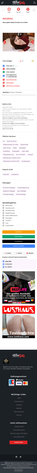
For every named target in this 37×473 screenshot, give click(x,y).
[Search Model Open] (34, 3)
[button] (32, 42)
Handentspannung (23, 187)
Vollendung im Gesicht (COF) (11, 158)
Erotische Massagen (9, 187)
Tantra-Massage (21, 194)
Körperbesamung (8, 154)
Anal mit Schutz (11, 141)
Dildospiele (22, 148)
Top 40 (19, 10)
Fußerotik (6, 174)
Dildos (15, 148)
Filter (28, 10)
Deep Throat (7, 148)
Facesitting (6, 151)
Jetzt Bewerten (11, 79)
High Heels (25, 151)
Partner (19, 415)
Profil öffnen (18, 246)
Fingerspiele (15, 151)
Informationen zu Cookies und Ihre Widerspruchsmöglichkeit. (18, 467)
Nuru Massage (21, 191)
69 (3, 141)
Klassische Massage (9, 191)
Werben (19, 408)
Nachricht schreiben (13, 86)
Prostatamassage (8, 194)
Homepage (10, 83)
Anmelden (18, 442)
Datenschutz (19, 401)
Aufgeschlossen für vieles (10, 144)
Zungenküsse (26, 161)
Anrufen (18, 232)
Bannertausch (19, 412)
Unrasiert (30, 154)
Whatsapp (18, 236)
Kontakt (19, 405)
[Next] (34, 10)
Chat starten (10, 72)
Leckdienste (15, 174)
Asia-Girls (8, 261)
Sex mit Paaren (20, 154)
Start (10, 10)
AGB (19, 398)
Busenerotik (24, 144)
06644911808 (10, 69)
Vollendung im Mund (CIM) (11, 161)
